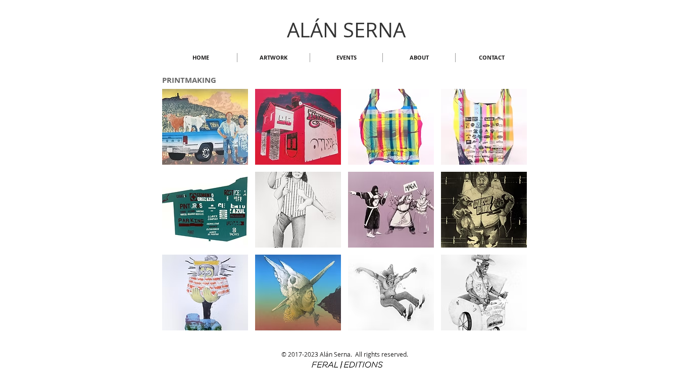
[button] (273, 57)
